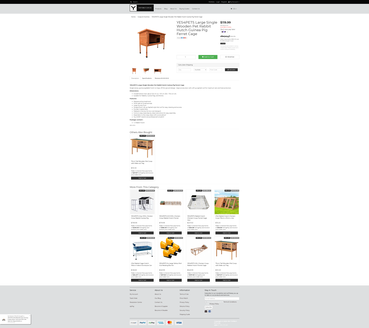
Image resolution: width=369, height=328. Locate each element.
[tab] (135, 78)
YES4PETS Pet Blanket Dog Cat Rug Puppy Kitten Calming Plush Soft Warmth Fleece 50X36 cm (18, 319)
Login (218, 2)
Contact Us (196, 9)
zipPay (132, 306)
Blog (165, 9)
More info (232, 36)
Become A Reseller (161, 310)
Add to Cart (209, 57)
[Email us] (206, 311)
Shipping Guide (185, 314)
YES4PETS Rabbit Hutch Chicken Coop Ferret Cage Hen (197, 218)
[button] (229, 57)
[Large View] (134, 71)
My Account (134, 294)
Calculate (232, 70)
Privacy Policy (184, 302)
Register (224, 2)
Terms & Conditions (230, 302)
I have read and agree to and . (221, 303)
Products (158, 9)
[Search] (131, 1)
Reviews (158, 78)
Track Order (133, 298)
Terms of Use (184, 294)
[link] (210, 311)
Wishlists (211, 2)
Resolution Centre (136, 302)
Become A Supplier (161, 306)
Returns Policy (184, 306)
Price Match (184, 298)
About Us (173, 9)
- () (233, 9)
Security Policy (185, 310)
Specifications (147, 78)
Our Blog (158, 298)
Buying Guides (184, 9)
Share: (179, 38)
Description (135, 78)
